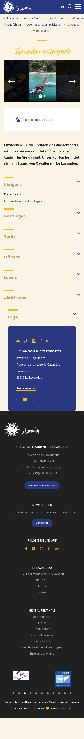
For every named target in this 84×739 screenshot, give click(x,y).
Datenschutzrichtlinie (18, 702)
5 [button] (36, 693)
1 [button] (13, 693)
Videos (42, 592)
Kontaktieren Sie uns (42, 485)
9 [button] (59, 693)
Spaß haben (57, 18)
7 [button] (48, 693)
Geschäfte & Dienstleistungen (42, 647)
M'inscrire (42, 523)
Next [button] (72, 81)
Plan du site (56, 702)
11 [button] (70, 693)
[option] (42, 80)
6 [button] (42, 693)
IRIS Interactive (62, 708)
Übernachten (42, 617)
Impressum (40, 702)
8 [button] (53, 693)
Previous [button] (11, 81)
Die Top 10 (42, 580)
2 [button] (19, 693)
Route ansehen (26, 388)
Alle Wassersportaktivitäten (44, 24)
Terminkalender (42, 635)
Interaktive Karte (42, 653)
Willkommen (10, 18)
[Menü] (78, 7)
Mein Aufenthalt (34, 18)
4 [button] (30, 693)
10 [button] (65, 693)
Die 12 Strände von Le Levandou (42, 574)
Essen (42, 623)
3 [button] (25, 693)
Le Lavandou (42, 568)
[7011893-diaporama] (42, 80)
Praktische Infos (42, 641)
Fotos (42, 586)
